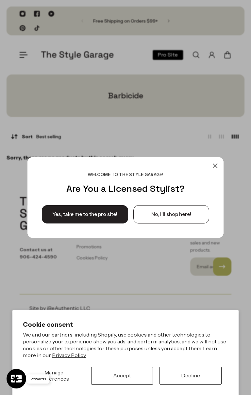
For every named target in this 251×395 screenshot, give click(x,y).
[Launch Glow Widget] (16, 378)
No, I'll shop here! (171, 214)
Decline (190, 375)
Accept (122, 375)
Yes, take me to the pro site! (85, 214)
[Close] (215, 166)
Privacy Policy (69, 355)
